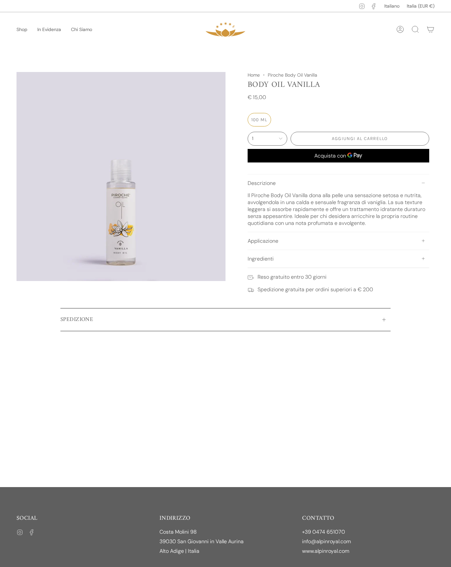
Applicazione (263, 240)
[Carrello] (430, 29)
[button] (22, 29)
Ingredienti (261, 258)
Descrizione (262, 183)
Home (254, 75)
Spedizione (76, 320)
